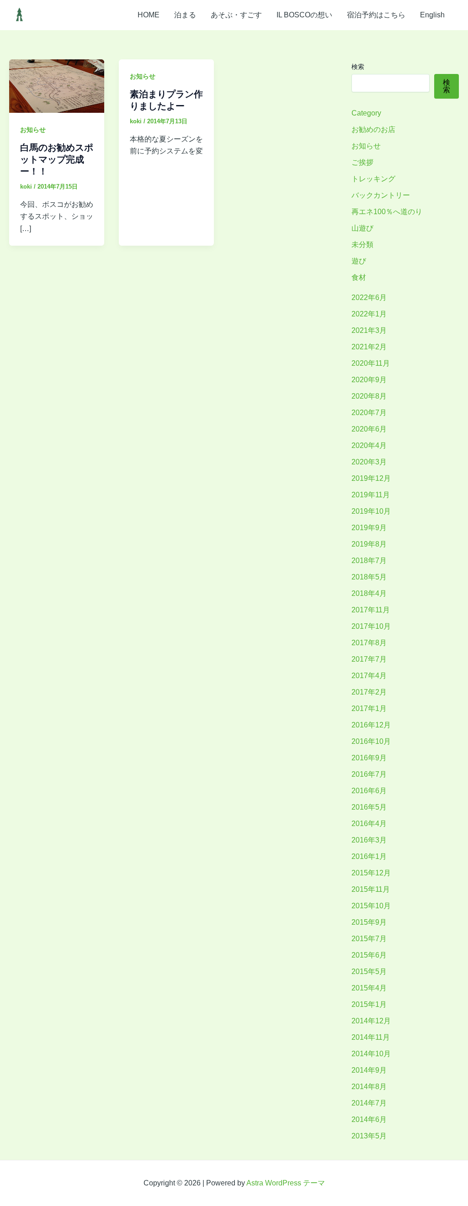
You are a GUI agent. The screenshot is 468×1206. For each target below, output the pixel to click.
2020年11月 (370, 363)
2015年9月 (369, 922)
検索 (357, 66)
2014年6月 (369, 1119)
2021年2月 (369, 347)
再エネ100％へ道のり (386, 212)
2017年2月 (369, 692)
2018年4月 (369, 593)
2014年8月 (369, 1086)
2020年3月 (369, 462)
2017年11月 (370, 610)
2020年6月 (369, 429)
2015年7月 (369, 939)
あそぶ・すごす (236, 15)
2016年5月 (369, 807)
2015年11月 (370, 889)
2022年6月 (369, 297)
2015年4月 (369, 988)
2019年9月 (369, 528)
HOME (149, 15)
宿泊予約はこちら (376, 15)
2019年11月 (370, 495)
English (432, 15)
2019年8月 (369, 544)
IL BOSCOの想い (304, 15)
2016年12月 (371, 725)
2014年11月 (370, 1037)
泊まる (185, 15)
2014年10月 (371, 1054)
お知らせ (33, 129)
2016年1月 (369, 856)
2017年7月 (369, 659)
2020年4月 (369, 445)
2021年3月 (369, 330)
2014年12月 (371, 1021)
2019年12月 (371, 478)
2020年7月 (369, 412)
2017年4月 (369, 675)
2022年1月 (369, 314)
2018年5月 (369, 577)
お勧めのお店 (373, 129)
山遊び (362, 228)
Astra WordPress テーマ (285, 1183)
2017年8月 (369, 643)
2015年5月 (369, 971)
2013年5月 (369, 1136)
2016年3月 (369, 840)
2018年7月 (369, 560)
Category (366, 113)
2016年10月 (371, 741)
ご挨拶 (362, 162)
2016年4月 (369, 823)
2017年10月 (371, 626)
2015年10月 (371, 906)
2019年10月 (371, 511)
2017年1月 (369, 708)
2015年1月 (369, 1004)
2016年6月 (369, 791)
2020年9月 (369, 380)
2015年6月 (369, 955)
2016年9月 (369, 758)
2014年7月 (369, 1103)
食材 (358, 277)
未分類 (362, 244)
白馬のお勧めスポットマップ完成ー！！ (56, 159)
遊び (358, 261)
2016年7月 (369, 774)
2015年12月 (371, 873)
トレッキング (373, 179)
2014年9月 (369, 1070)
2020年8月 (369, 396)
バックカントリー (380, 195)
